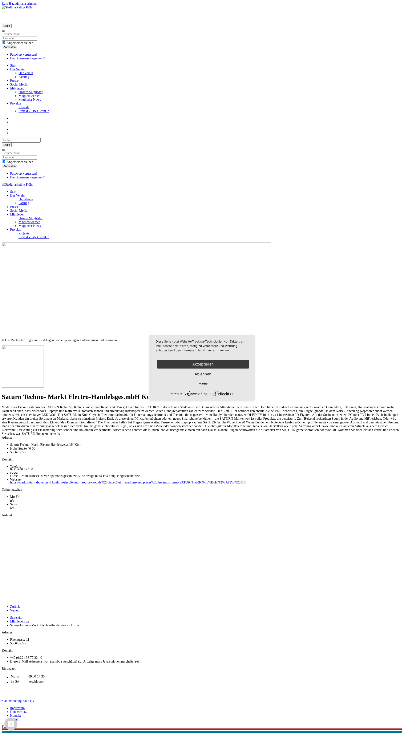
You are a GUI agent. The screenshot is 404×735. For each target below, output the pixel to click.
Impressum (17, 708)
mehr (203, 384)
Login (6, 25)
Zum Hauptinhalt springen (19, 3)
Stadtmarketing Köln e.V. (18, 701)
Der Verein (17, 69)
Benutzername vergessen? (27, 58)
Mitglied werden (29, 96)
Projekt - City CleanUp (34, 111)
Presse (14, 80)
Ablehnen (203, 374)
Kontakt (15, 715)
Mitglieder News (30, 99)
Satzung (24, 77)
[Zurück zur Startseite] (17, 7)
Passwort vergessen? (23, 54)
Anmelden (9, 47)
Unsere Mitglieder (31, 92)
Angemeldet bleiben (19, 43)
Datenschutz (18, 712)
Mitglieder (17, 88)
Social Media (19, 84)
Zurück (15, 606)
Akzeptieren (203, 364)
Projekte (15, 103)
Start (13, 65)
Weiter (14, 610)
